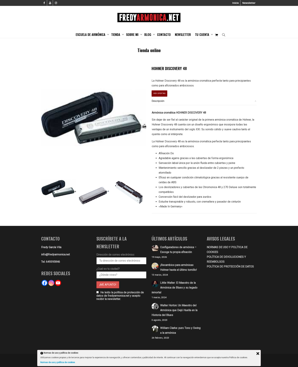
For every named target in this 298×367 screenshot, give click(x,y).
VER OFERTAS (159, 93)
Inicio (235, 2)
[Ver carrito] (216, 34)
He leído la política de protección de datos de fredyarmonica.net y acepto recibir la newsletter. (120, 296)
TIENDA (116, 34)
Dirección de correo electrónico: (115, 254)
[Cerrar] (257, 353)
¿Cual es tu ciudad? (108, 268)
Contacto (164, 34)
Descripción (158, 101)
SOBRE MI (132, 34)
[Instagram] (56, 3)
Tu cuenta (202, 34)
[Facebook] (44, 3)
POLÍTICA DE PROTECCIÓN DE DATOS (230, 266)
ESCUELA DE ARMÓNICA (91, 34)
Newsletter (248, 2)
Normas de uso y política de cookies (58, 362)
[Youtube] (50, 3)
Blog (148, 34)
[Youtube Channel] (58, 283)
